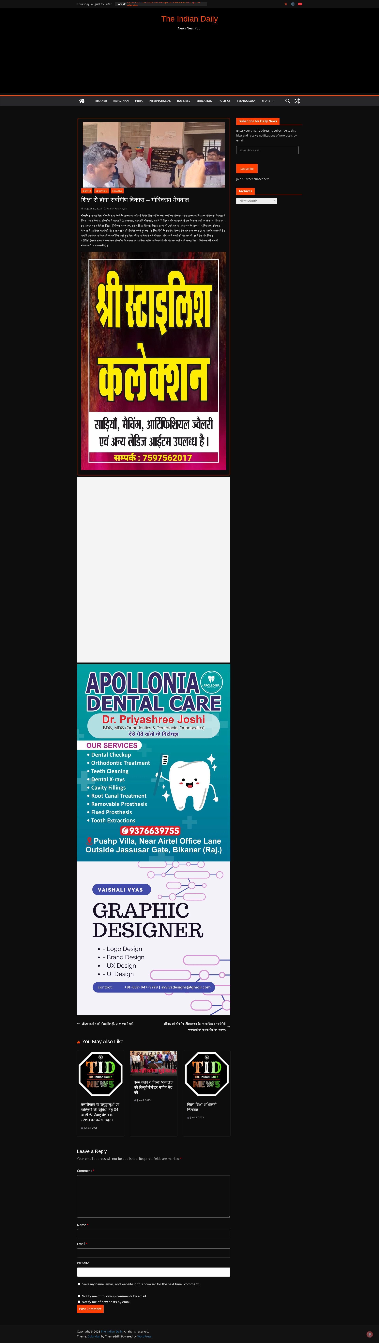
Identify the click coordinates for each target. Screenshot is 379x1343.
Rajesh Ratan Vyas (117, 208)
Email (82, 1244)
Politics (225, 101)
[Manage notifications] (370, 1334)
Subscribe (247, 169)
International (160, 101)
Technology (246, 101)
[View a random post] (297, 101)
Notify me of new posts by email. (106, 1302)
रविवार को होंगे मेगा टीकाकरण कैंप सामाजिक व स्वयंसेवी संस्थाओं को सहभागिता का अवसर (195, 1027)
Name (83, 1225)
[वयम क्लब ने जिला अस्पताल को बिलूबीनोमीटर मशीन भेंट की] (153, 1053)
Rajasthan (121, 101)
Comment (85, 1171)
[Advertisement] (189, 65)
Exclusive (117, 190)
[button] (272, 101)
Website (83, 1263)
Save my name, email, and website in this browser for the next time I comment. (140, 1284)
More (266, 101)
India (139, 101)
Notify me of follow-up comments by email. (114, 1296)
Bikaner (101, 101)
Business (183, 101)
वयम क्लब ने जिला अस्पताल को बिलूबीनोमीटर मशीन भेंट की (153, 1087)
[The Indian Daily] (81, 101)
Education (204, 101)
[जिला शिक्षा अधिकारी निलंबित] (206, 1053)
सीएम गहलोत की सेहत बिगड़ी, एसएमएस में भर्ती (107, 1024)
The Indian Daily (189, 18)
